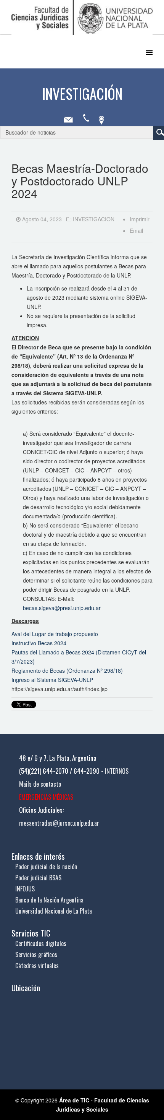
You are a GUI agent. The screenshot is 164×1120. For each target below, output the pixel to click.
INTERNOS (117, 771)
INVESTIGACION (93, 219)
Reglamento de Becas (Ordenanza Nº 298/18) (67, 670)
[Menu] (149, 51)
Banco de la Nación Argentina (49, 899)
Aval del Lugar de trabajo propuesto (54, 634)
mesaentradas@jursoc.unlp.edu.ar (59, 823)
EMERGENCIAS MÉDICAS (46, 797)
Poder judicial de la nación (46, 866)
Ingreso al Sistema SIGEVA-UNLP (52, 679)
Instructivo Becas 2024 (38, 643)
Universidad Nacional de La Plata (53, 910)
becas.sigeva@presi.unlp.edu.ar (62, 608)
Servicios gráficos (36, 954)
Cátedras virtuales (37, 965)
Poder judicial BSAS (38, 877)
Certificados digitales (40, 943)
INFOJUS (25, 888)
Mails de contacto (40, 784)
